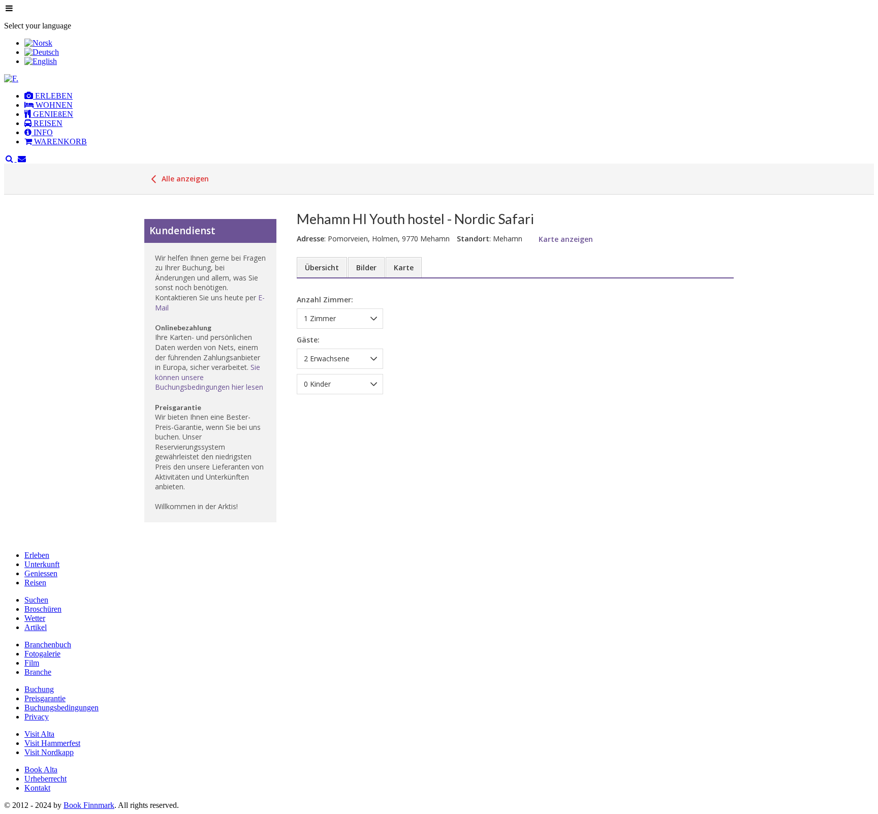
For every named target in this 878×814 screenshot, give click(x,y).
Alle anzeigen (184, 178)
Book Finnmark (89, 805)
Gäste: (308, 340)
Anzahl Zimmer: (325, 300)
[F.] (11, 78)
